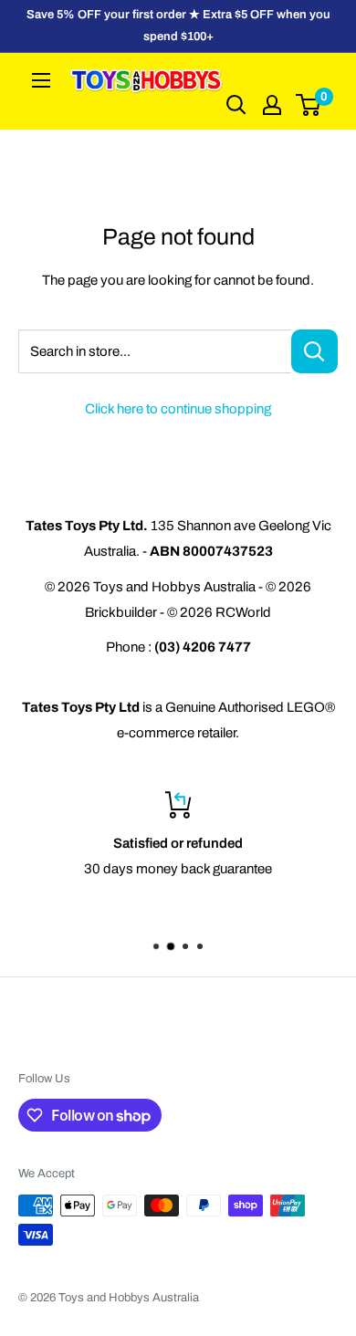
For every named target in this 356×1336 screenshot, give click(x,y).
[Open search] (236, 105)
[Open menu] (41, 80)
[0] (309, 105)
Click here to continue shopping (178, 409)
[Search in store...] (314, 351)
